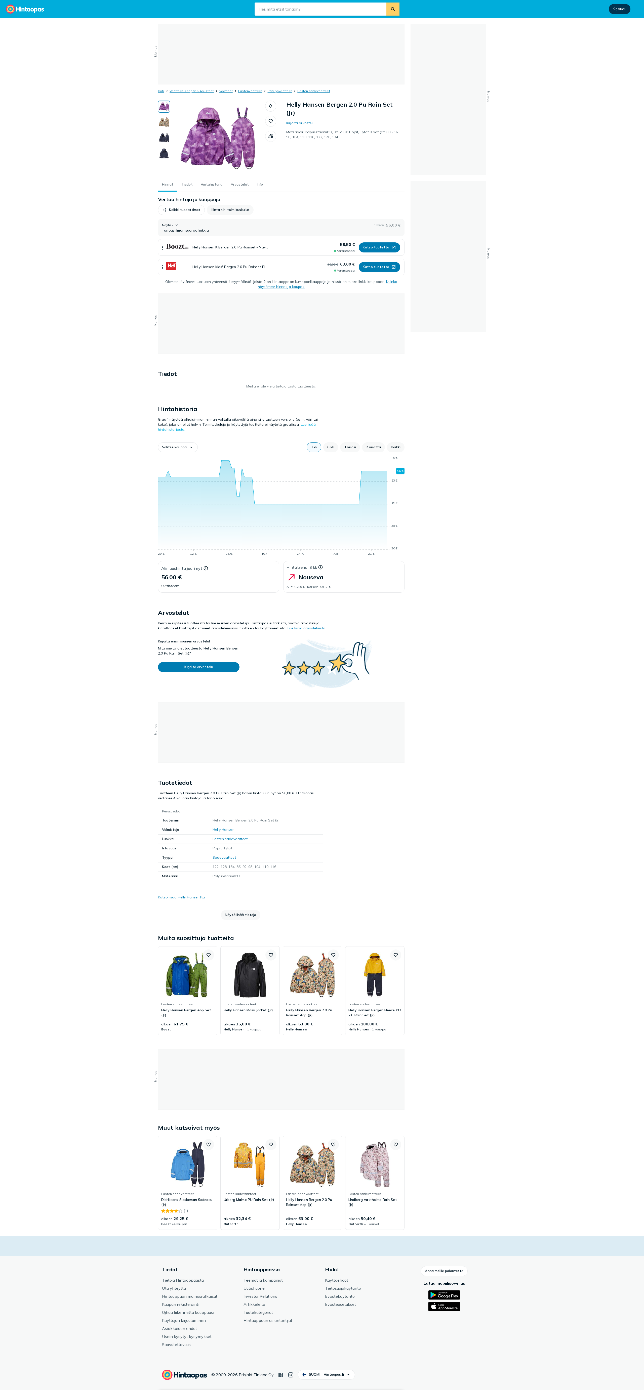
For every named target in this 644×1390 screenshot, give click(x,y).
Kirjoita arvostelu (300, 123)
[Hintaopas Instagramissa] (291, 1374)
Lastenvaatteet (250, 91)
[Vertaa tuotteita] (270, 136)
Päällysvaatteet (280, 91)
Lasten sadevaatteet (313, 91)
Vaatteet (226, 91)
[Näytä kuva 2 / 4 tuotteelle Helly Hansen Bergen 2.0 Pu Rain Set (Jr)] (164, 122)
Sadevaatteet (224, 857)
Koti (161, 91)
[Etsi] (392, 9)
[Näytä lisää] (162, 247)
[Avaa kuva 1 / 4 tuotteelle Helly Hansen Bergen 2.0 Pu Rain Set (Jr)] (217, 138)
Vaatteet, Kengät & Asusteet (192, 91)
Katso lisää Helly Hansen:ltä (181, 897)
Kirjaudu (619, 9)
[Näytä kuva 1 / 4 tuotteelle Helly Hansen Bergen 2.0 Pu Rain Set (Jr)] (164, 107)
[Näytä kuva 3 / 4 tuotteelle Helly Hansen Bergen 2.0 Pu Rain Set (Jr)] (164, 138)
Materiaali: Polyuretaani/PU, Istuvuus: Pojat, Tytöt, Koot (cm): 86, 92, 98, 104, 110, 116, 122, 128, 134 (342, 134)
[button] (270, 106)
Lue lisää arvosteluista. (307, 628)
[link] (187, 990)
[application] (281, 506)
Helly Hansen (223, 829)
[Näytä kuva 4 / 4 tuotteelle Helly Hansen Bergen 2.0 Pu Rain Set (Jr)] (164, 153)
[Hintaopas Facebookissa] (281, 1374)
